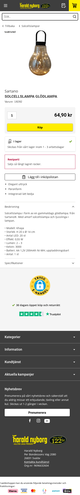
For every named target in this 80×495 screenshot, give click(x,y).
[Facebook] (30, 421)
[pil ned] (74, 337)
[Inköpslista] (64, 5)
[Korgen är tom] (74, 5)
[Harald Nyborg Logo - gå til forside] (35, 5)
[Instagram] (38, 421)
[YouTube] (47, 421)
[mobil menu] (5, 5)
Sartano (11, 91)
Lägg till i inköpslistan (43, 177)
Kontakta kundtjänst (36, 462)
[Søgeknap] (74, 16)
